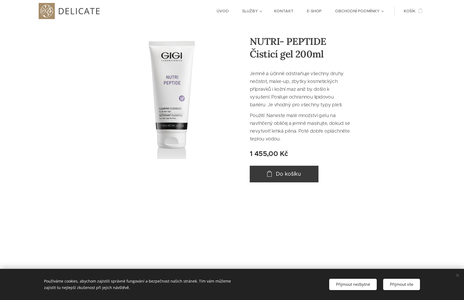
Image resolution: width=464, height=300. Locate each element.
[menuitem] (225, 11)
